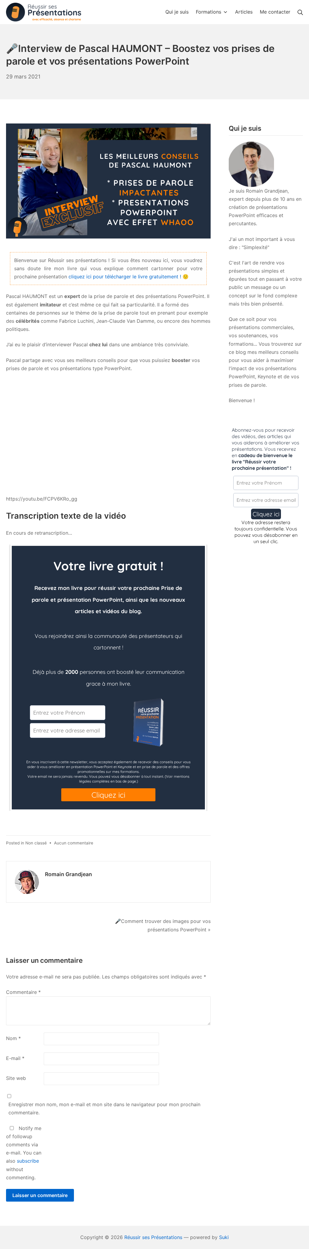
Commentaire (23, 992)
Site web (16, 1078)
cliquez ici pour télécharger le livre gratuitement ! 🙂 (128, 277)
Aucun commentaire (73, 843)
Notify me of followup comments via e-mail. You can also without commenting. (23, 1152)
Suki (224, 1237)
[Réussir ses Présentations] (43, 12)
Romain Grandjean (68, 874)
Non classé (36, 843)
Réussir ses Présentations (153, 1237)
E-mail (15, 1058)
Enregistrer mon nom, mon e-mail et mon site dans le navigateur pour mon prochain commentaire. (104, 1108)
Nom (13, 1038)
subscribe (28, 1161)
